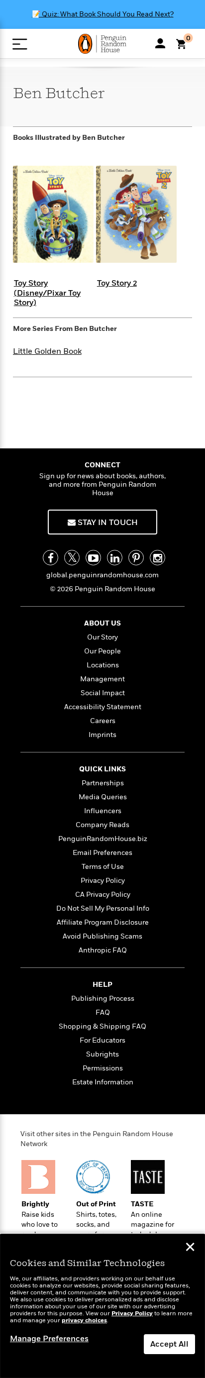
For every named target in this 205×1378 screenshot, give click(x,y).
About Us (102, 623)
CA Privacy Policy (102, 894)
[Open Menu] (19, 44)
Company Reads (102, 825)
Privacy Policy (103, 880)
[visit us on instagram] (157, 557)
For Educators (102, 1040)
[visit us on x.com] (72, 557)
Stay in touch (107, 522)
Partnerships (103, 783)
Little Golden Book (47, 351)
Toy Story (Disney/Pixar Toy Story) (47, 293)
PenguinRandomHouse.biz (102, 839)
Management (102, 679)
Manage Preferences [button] (49, 1338)
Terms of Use (103, 866)
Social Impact (103, 693)
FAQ (103, 1012)
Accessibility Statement (102, 707)
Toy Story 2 (117, 283)
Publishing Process (102, 998)
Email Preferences (102, 852)
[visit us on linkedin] (114, 557)
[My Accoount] (160, 43)
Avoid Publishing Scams (102, 936)
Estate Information (102, 1082)
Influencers (102, 811)
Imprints (102, 735)
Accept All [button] (169, 1344)
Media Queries (103, 797)
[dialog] (102, 1306)
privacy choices (84, 1320)
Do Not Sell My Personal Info (102, 908)
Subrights (102, 1054)
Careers (102, 721)
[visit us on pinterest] (136, 557)
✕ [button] (190, 1248)
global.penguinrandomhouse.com (102, 575)
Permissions (103, 1068)
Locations (103, 665)
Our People (102, 651)
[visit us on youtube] (93, 557)
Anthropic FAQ (103, 950)
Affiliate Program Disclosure (103, 922)
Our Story (102, 637)
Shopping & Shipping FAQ (102, 1026)
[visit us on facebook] (50, 557)
